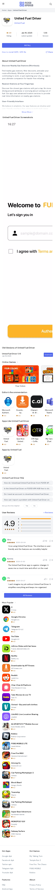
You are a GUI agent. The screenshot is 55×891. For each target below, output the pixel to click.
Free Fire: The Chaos (38, 864)
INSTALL (27, 45)
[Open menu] (3, 3)
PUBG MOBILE (35, 868)
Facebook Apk (8, 860)
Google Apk (7, 856)
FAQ (3, 885)
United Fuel (19, 23)
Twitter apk (7, 864)
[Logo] (26, 4)
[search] (50, 4)
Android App (7, 889)
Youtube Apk (7, 872)
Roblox (32, 872)
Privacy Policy (35, 885)
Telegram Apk (7, 868)
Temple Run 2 (35, 860)
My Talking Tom (36, 856)
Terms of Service (37, 889)
